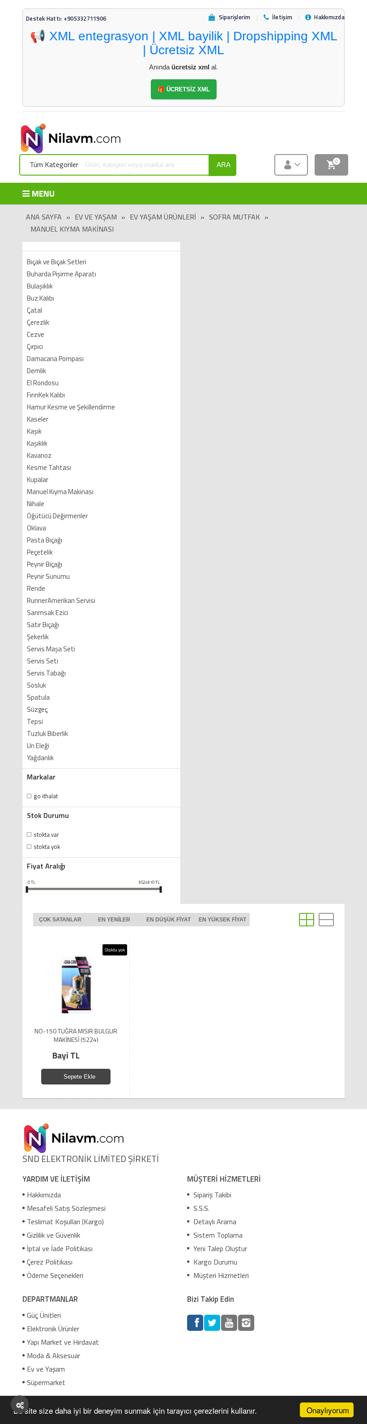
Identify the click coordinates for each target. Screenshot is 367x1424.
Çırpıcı (35, 346)
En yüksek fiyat (222, 919)
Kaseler (37, 419)
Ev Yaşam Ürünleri (163, 216)
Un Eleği (38, 745)
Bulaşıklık (40, 286)
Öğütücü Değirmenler (57, 516)
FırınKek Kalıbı (46, 395)
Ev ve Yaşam (96, 216)
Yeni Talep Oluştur (219, 1248)
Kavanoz (39, 455)
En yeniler (114, 919)
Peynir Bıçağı (44, 564)
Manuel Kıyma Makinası (72, 229)
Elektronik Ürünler (53, 1328)
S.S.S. (200, 1208)
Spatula (38, 697)
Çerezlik (38, 322)
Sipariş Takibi (211, 1194)
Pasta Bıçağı (44, 540)
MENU (43, 193)
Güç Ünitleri (44, 1315)
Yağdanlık (40, 758)
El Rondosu (43, 383)
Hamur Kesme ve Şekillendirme (71, 407)
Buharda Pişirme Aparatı (61, 274)
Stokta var (46, 834)
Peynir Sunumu (48, 576)
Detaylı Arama (214, 1221)
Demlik (36, 371)
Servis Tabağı (46, 673)
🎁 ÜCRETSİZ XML (184, 89)
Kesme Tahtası (49, 467)
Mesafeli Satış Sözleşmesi (66, 1208)
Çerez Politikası (50, 1261)
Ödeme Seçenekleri (55, 1275)
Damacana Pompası (55, 358)
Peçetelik (40, 552)
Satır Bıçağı (43, 625)
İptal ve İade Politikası (60, 1248)
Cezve (35, 334)
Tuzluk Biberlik (47, 733)
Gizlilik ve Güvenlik (53, 1235)
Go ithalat (46, 796)
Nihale (35, 504)
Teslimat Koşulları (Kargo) (65, 1221)
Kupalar (37, 479)
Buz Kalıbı (40, 298)
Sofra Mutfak (234, 216)
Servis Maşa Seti (51, 649)
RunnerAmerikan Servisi (61, 600)
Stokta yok (47, 846)
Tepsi (35, 721)
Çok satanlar (60, 919)
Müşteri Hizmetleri (220, 1275)
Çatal (34, 310)
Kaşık (34, 431)
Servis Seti (42, 661)
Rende (36, 588)
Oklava (36, 528)
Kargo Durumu (214, 1261)
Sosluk (36, 685)
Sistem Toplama (217, 1235)
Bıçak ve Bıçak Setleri (56, 262)
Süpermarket (46, 1382)
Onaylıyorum (328, 1409)
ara (223, 164)
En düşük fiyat (168, 919)
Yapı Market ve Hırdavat (63, 1342)
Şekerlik (38, 637)
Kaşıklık (37, 443)
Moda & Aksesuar (53, 1355)
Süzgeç (37, 709)
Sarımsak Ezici (47, 612)
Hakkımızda (44, 1194)
